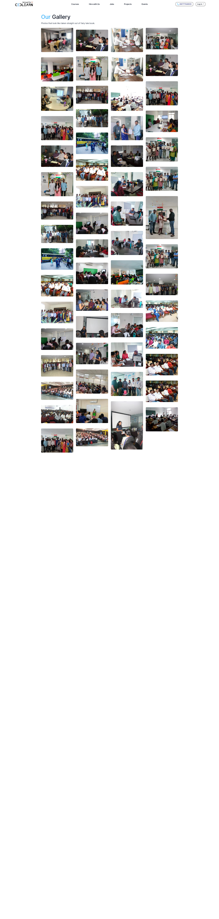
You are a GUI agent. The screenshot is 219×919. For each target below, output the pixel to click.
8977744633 (186, 4)
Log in (199, 4)
